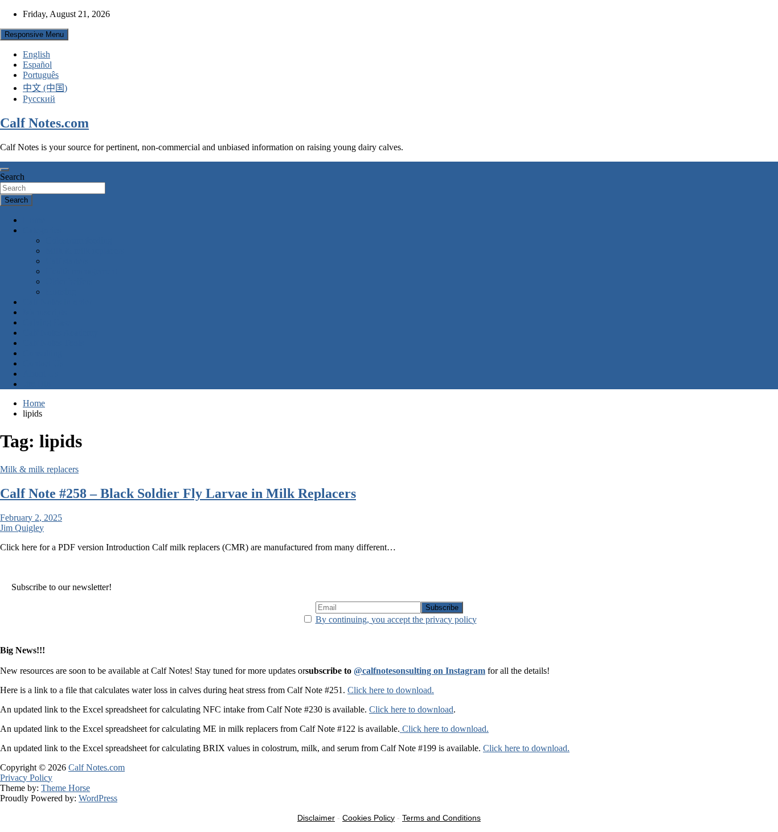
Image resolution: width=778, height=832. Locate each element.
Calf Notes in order (57, 302)
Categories (42, 230)
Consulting (42, 353)
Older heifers (69, 281)
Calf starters (67, 261)
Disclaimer (316, 817)
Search (12, 177)
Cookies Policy (368, 817)
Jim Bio (37, 384)
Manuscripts (45, 312)
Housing (61, 291)
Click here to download (411, 709)
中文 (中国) (45, 88)
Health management (81, 271)
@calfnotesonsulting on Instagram (419, 671)
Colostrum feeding (79, 240)
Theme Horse (65, 788)
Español (37, 64)
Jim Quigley (22, 528)
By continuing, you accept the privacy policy (396, 619)
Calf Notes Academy (60, 332)
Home (34, 220)
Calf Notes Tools (53, 343)
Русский (39, 99)
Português (41, 75)
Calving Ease (47, 322)
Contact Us (43, 363)
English (36, 54)
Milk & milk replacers (85, 251)
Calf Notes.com (44, 123)
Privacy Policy (26, 777)
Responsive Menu (34, 34)
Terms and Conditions (441, 817)
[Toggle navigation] (4, 169)
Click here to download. (390, 690)
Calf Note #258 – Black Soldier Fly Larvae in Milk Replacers (178, 493)
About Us (40, 373)
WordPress (98, 798)
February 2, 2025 (31, 517)
